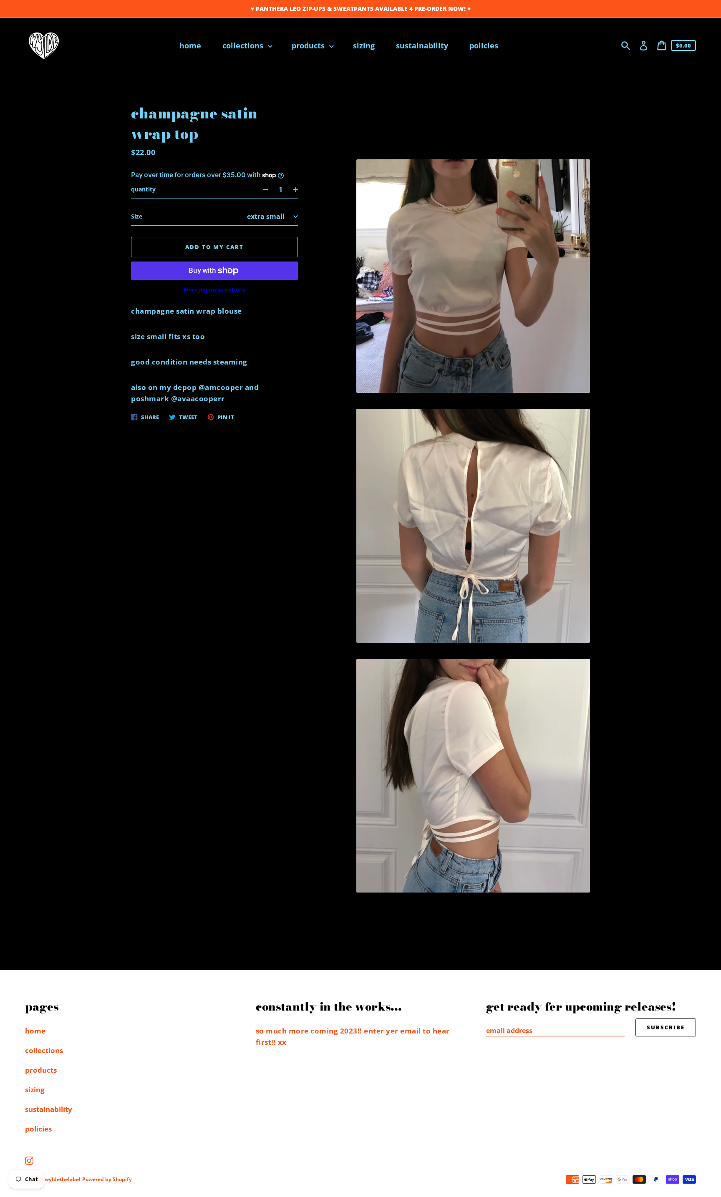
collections (44, 1050)
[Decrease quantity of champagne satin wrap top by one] (261, 189)
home (35, 1031)
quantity (143, 189)
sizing (35, 1089)
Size (136, 216)
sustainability (48, 1109)
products (41, 1070)
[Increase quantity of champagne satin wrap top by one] (299, 189)
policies (38, 1129)
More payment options (214, 290)
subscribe (666, 1027)
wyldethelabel (63, 1179)
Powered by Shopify (107, 1179)
